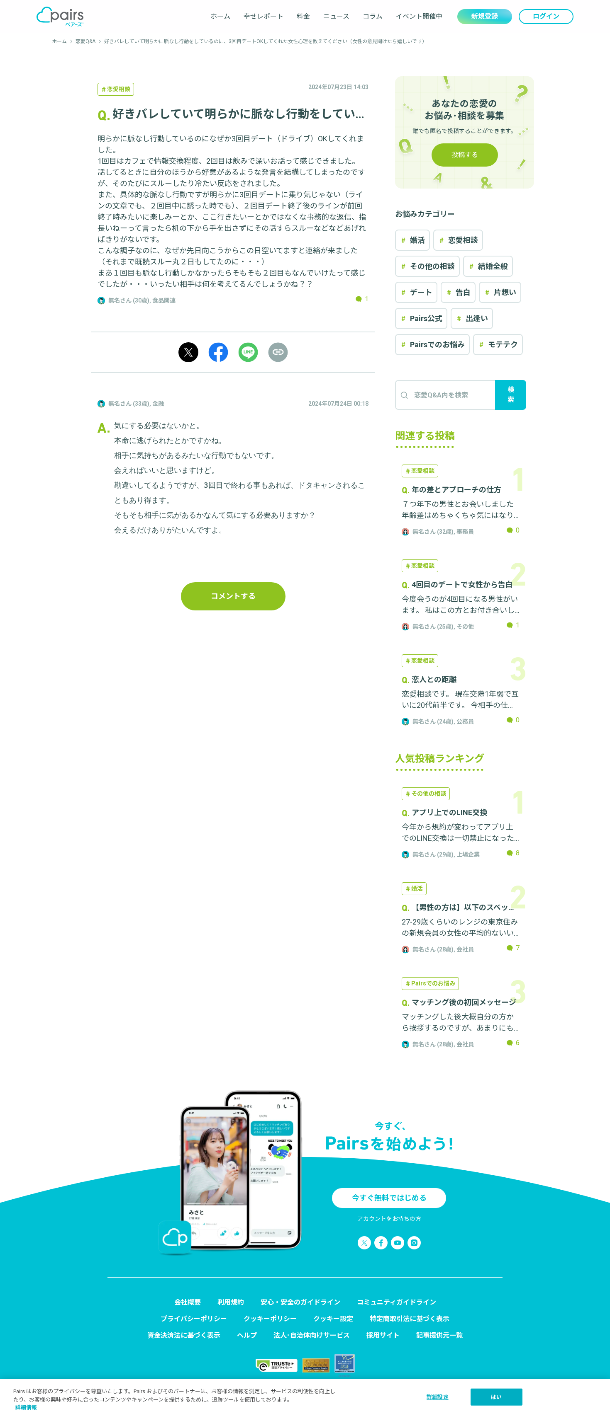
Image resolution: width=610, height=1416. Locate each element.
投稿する (464, 155)
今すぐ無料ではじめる (389, 1197)
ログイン (546, 16)
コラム (373, 16)
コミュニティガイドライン (396, 1302)
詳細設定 (438, 1397)
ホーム (220, 16)
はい (496, 1397)
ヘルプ (247, 1335)
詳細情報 (26, 1407)
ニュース (336, 16)
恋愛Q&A (85, 41)
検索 (511, 395)
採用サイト (383, 1335)
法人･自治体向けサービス (311, 1335)
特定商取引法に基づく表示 (409, 1319)
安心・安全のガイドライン (300, 1302)
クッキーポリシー (270, 1319)
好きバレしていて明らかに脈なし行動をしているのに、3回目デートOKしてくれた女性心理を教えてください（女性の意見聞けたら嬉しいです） (265, 41)
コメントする (233, 596)
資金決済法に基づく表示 (183, 1335)
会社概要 (187, 1302)
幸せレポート (263, 16)
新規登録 (484, 16)
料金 (303, 16)
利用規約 (230, 1302)
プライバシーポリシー (194, 1319)
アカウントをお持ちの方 (389, 1218)
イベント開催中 (419, 16)
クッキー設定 (333, 1319)
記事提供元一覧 (439, 1335)
